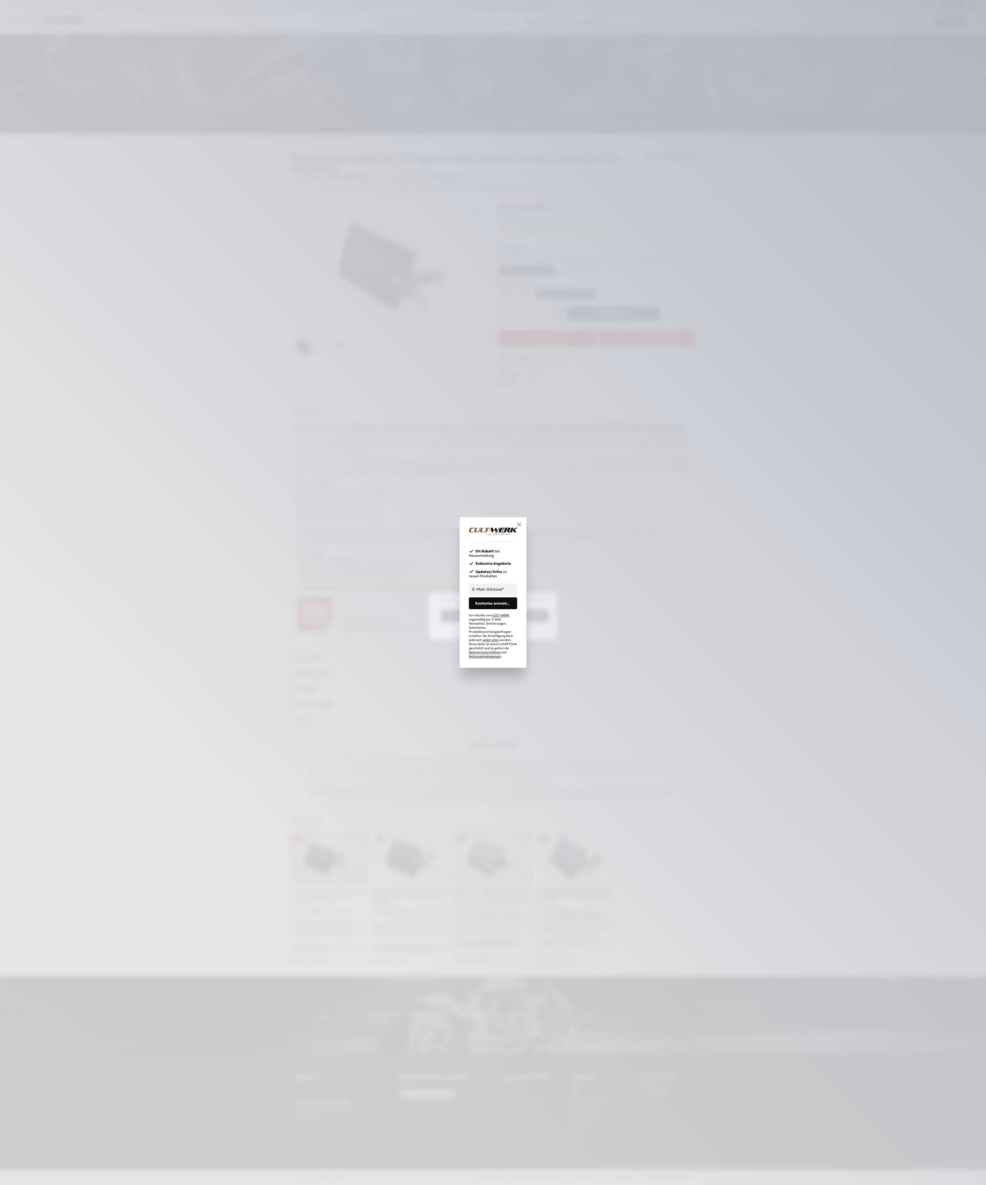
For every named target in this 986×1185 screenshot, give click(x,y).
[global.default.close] (519, 524)
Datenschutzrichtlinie (484, 652)
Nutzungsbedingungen (485, 656)
